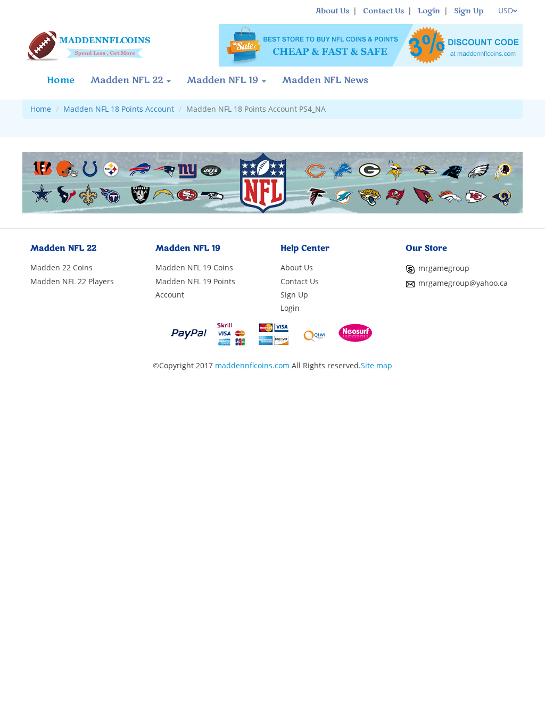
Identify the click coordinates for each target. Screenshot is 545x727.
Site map (376, 365)
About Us (332, 11)
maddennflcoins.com (252, 365)
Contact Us (383, 11)
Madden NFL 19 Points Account (195, 288)
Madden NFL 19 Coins (194, 267)
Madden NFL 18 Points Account (118, 109)
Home (61, 80)
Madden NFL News (325, 80)
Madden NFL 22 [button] (128, 80)
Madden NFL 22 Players (72, 281)
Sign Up (468, 11)
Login (429, 11)
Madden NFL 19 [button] (224, 80)
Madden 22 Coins (61, 267)
